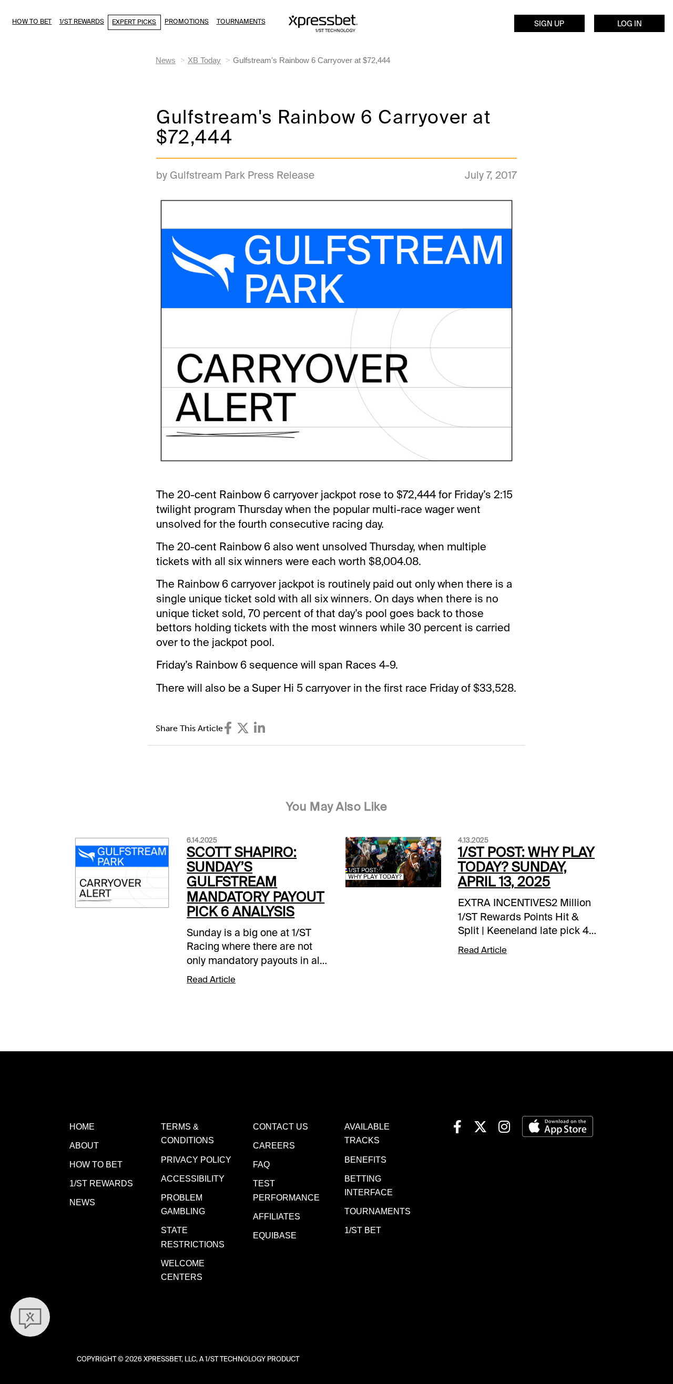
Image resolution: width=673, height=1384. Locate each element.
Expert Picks (134, 22)
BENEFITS (365, 1159)
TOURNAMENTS (377, 1211)
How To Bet (32, 21)
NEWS (82, 1202)
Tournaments (241, 21)
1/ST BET (362, 1230)
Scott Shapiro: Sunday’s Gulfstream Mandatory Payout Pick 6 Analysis (255, 882)
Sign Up (549, 23)
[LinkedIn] (259, 728)
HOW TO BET (96, 1164)
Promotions (187, 21)
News (166, 60)
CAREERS (274, 1145)
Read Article (211, 979)
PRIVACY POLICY (196, 1159)
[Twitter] (243, 728)
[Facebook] (228, 728)
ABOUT (84, 1145)
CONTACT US (280, 1126)
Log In (629, 23)
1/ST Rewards (81, 21)
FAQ (261, 1164)
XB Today (204, 60)
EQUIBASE (275, 1235)
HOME (82, 1126)
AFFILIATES (276, 1216)
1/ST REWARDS (101, 1183)
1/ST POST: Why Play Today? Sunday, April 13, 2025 (526, 867)
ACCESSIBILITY (193, 1178)
